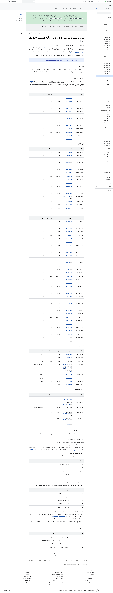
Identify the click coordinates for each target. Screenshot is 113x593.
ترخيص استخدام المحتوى (55, 560)
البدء (102, 8)
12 (67, 367)
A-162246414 (67, 269)
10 (63, 367)
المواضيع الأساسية (89, 8)
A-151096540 (69, 152)
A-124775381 (69, 201)
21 (66, 370)
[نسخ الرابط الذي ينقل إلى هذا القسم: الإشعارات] (77, 67)
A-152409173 (66, 364)
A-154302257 (69, 208)
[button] (105, 21)
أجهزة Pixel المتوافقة (44, 48)
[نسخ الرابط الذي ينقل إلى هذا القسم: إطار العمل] (78, 89)
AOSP (83, 33)
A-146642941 (69, 378)
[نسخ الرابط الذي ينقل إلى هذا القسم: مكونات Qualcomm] (72, 390)
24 (70, 371)
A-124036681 (69, 374)
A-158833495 (69, 115)
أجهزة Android (73, 8)
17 (67, 368)
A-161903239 (66, 196)
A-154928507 (69, 317)
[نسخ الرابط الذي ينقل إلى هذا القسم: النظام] (80, 213)
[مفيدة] (32, 33)
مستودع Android (90, 572)
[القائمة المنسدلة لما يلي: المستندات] (96, 1)
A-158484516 (69, 172)
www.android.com (27, 576)
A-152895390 (69, 183)
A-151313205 (69, 293)
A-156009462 (69, 276)
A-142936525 (69, 221)
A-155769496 (69, 166)
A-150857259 (69, 296)
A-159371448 (69, 330)
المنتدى (85, 590)
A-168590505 (69, 357)
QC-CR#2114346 (66, 404)
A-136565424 (67, 262)
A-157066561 (69, 238)
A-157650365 (69, 252)
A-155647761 (67, 162)
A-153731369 (69, 235)
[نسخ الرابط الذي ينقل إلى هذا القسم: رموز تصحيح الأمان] (71, 78)
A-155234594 (69, 320)
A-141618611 (69, 289)
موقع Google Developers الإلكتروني (59, 516)
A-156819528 (69, 204)
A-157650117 (69, 245)
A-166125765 (69, 108)
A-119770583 (69, 381)
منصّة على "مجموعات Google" (57, 580)
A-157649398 (69, 242)
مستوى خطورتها (78, 82)
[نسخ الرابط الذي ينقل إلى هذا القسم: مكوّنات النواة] (77, 346)
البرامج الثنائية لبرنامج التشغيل (89, 582)
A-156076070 (69, 190)
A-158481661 (69, 132)
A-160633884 (69, 186)
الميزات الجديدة (108, 8)
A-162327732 (69, 279)
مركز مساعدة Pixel (28, 574)
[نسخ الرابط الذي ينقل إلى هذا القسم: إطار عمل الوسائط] (74, 144)
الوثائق (110, 5)
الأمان (96, 8)
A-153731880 (69, 313)
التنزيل (93, 576)
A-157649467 (69, 248)
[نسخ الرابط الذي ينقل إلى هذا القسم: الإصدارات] (77, 528)
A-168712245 (69, 272)
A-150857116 (69, 111)
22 (68, 370)
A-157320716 (69, 105)
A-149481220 (69, 128)
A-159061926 (69, 259)
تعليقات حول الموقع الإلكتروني (62, 590)
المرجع (56, 8)
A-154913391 (69, 135)
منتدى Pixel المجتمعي (35, 433)
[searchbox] (104, 13)
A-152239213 (69, 193)
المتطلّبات (92, 574)
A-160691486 (69, 225)
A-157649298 (69, 327)
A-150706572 (69, 118)
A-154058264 (69, 179)
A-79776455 (69, 139)
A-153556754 (69, 303)
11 (65, 367)
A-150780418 (69, 159)
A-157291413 (69, 354)
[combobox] (28, 1)
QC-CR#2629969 (66, 419)
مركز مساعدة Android (27, 572)
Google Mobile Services (26, 578)
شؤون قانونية (80, 590)
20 (64, 370)
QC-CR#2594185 (66, 413)
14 (70, 367)
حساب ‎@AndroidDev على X (57, 574)
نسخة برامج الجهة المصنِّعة (89, 580)
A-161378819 (69, 334)
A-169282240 (69, 155)
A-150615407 (69, 122)
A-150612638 (69, 231)
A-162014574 (69, 266)
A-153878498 (69, 310)
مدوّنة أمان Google (59, 578)
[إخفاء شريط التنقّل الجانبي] (97, 590)
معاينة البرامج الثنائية (90, 578)
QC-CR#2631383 (66, 424)
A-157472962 (69, 228)
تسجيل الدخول (4, 1)
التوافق (81, 8)
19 (70, 368)
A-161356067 (67, 337)
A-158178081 (69, 384)
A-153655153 (69, 300)
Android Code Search (88, 1)
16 (65, 368)
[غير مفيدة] (30, 33)
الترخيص (74, 590)
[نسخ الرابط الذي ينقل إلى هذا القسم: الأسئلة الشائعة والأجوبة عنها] (66, 439)
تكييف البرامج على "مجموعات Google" (56, 584)
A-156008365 (69, 283)
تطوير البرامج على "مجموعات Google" (56, 582)
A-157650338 (69, 255)
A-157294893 (69, 101)
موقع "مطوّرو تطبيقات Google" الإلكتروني (53, 60)
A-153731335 (69, 307)
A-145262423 (69, 169)
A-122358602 (69, 286)
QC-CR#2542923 (68, 409)
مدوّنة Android (60, 576)
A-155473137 (69, 125)
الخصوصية (70, 590)
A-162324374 (69, 98)
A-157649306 (69, 324)
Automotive (64, 8)
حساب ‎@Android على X (58, 572)
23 (70, 370)
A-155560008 (69, 176)
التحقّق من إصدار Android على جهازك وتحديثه (75, 52)
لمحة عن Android (90, 590)
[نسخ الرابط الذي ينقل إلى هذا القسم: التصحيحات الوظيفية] (70, 431)
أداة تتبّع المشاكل (28, 582)
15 (63, 368)
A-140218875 (67, 341)
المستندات (100, 1)
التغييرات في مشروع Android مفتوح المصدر (49, 20)
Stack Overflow (28, 580)
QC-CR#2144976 (68, 399)
